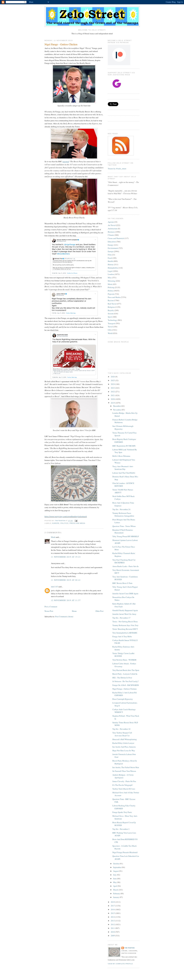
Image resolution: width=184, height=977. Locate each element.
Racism (111, 300)
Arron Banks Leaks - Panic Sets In (125, 566)
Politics (64, 523)
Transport (111, 323)
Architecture (112, 228)
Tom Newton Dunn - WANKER (124, 659)
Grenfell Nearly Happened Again (125, 610)
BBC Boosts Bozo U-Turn (122, 583)
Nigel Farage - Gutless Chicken (124, 689)
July (115, 874)
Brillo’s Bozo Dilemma (121, 456)
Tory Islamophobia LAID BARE (124, 632)
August (116, 871)
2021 (113, 395)
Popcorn (111, 294)
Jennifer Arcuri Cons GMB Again (125, 593)
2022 (113, 391)
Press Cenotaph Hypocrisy (122, 699)
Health (110, 261)
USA (109, 330)
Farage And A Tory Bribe (122, 636)
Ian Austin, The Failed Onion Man (125, 767)
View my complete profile (120, 963)
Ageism (111, 222)
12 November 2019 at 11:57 (66, 600)
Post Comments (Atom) (64, 616)
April (115, 886)
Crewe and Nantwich (116, 238)
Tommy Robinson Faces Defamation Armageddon (123, 514)
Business (111, 232)
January (116, 897)
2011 (113, 928)
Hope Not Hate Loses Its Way (123, 750)
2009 (113, 935)
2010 (113, 932)
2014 (113, 917)
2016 (113, 909)
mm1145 (54, 586)
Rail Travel (112, 303)
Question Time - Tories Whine (124, 526)
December (117, 406)
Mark (53, 537)
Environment (113, 248)
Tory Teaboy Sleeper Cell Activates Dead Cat (122, 734)
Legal (110, 271)
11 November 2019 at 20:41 (66, 580)
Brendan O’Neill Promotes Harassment (122, 531)
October (116, 863)
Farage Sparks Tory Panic (122, 812)
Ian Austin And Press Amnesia (124, 746)
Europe (55, 523)
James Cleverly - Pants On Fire (124, 781)
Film (109, 254)
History (111, 264)
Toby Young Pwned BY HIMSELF (125, 536)
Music (110, 284)
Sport (110, 317)
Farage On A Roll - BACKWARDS (125, 685)
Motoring (111, 281)
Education (112, 241)
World (110, 333)
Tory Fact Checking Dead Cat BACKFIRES (123, 561)
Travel (110, 326)
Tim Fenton (129, 948)
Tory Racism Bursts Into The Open (125, 670)
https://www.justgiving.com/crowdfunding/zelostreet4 (66, 516)
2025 (113, 380)
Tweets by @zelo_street (117, 168)
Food (110, 258)
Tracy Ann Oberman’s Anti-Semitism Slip (122, 468)
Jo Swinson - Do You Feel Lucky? (125, 681)
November (117, 409)
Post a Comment (51, 606)
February (116, 893)
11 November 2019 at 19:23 (66, 557)
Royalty (111, 310)
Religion (111, 307)
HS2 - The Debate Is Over (122, 677)
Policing (111, 287)
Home (74, 611)
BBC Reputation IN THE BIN (123, 445)
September (117, 867)
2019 (113, 402)
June (115, 878)
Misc (110, 277)
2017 (113, 905)
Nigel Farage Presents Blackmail (125, 852)
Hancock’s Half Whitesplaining (124, 739)
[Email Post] (75, 521)
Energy (110, 245)
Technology (112, 320)
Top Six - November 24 (121, 509)
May (115, 882)
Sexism (110, 313)
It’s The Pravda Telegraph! (122, 785)
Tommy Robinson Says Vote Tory (125, 625)
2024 (113, 384)
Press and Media (77, 523)
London (111, 274)
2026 (113, 376)
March (116, 889)
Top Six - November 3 (120, 829)
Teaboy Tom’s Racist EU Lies (123, 788)
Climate (111, 235)
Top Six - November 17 (121, 617)
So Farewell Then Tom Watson (124, 771)
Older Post (99, 611)
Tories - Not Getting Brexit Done (125, 621)
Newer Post (49, 611)
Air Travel (112, 225)
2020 (113, 399)
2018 (113, 902)
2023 (113, 388)
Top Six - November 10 (121, 729)
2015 (113, 913)
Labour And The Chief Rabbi (123, 473)
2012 (113, 924)
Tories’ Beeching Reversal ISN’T (125, 629)
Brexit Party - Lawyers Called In (124, 674)
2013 (113, 920)
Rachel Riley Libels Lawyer (123, 743)
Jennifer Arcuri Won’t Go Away (124, 614)
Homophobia (113, 267)
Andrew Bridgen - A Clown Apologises (123, 776)
